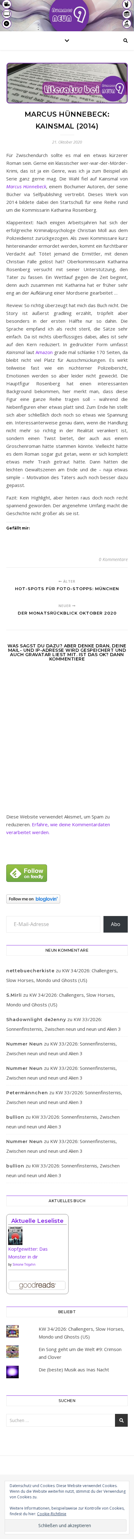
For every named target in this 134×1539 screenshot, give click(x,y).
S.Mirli (14, 995)
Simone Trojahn (24, 1264)
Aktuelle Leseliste (37, 1221)
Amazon (44, 352)
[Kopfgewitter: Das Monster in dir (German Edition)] (37, 1238)
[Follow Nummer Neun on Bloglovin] (67, 899)
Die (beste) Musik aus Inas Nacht (74, 1369)
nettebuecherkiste (30, 971)
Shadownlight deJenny (36, 1019)
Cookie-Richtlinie (51, 1513)
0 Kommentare (113, 559)
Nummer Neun (24, 1044)
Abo (115, 924)
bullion (15, 1117)
